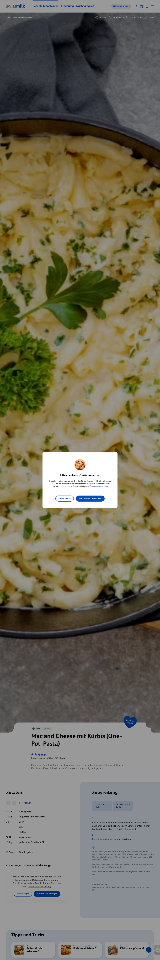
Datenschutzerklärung (99, 486)
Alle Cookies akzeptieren (90, 499)
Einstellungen (64, 499)
